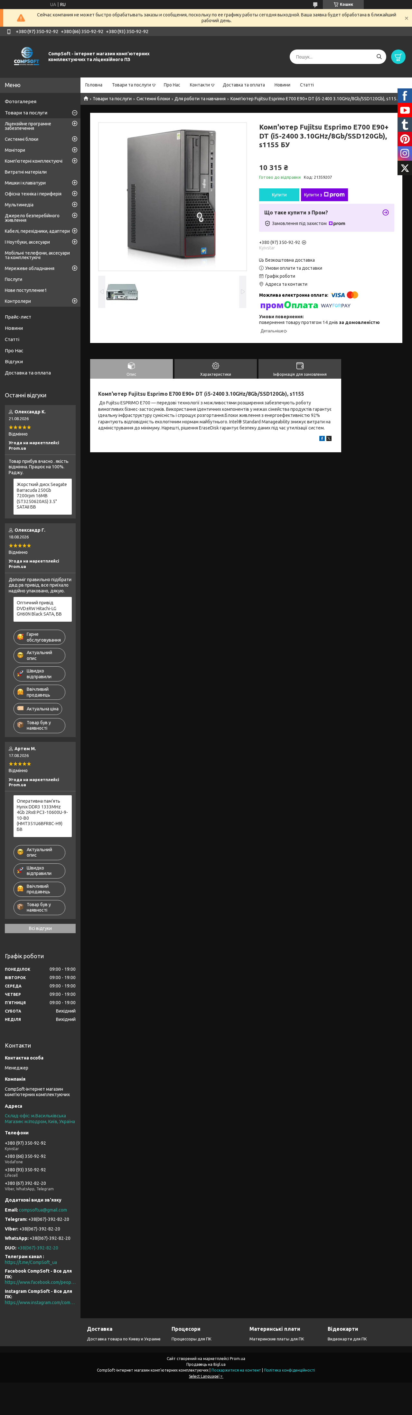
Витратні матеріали (26, 172)
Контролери (18, 301)
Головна (93, 84)
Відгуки (14, 361)
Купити (279, 194)
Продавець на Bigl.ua (206, 1364)
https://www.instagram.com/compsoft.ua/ (40, 1302)
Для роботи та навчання (200, 98)
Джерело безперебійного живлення (32, 218)
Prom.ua (237, 1358)
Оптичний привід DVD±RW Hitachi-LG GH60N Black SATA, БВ (39, 608)
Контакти (200, 84)
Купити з (313, 194)
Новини (282, 84)
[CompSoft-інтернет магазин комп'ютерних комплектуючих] (25, 56)
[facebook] (322, 439)
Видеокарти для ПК (347, 1339)
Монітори (15, 150)
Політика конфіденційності (289, 1370)
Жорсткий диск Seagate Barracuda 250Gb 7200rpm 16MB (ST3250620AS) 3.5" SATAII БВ (42, 495)
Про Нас (172, 84)
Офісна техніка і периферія (33, 193)
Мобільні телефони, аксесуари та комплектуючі (37, 255)
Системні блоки (153, 98)
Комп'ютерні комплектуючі (33, 161)
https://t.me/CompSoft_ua (31, 1262)
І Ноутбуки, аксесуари (27, 242)
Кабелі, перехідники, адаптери (37, 231)
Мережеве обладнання (29, 268)
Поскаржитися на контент (236, 1370)
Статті (307, 84)
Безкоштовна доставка (290, 260)
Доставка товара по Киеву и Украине (124, 1339)
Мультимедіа (19, 204)
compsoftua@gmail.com (43, 1209)
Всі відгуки (40, 928)
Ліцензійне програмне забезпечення (28, 126)
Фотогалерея (20, 101)
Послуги (13, 279)
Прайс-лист (18, 317)
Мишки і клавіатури (25, 182)
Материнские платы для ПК (276, 1339)
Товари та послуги (131, 84)
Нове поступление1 (26, 290)
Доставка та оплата (244, 84)
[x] (329, 439)
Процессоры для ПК (191, 1339)
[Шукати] (379, 57)
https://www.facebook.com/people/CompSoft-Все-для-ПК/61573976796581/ (40, 1282)
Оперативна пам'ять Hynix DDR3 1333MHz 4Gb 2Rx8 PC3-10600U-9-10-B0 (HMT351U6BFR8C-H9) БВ (42, 815)
